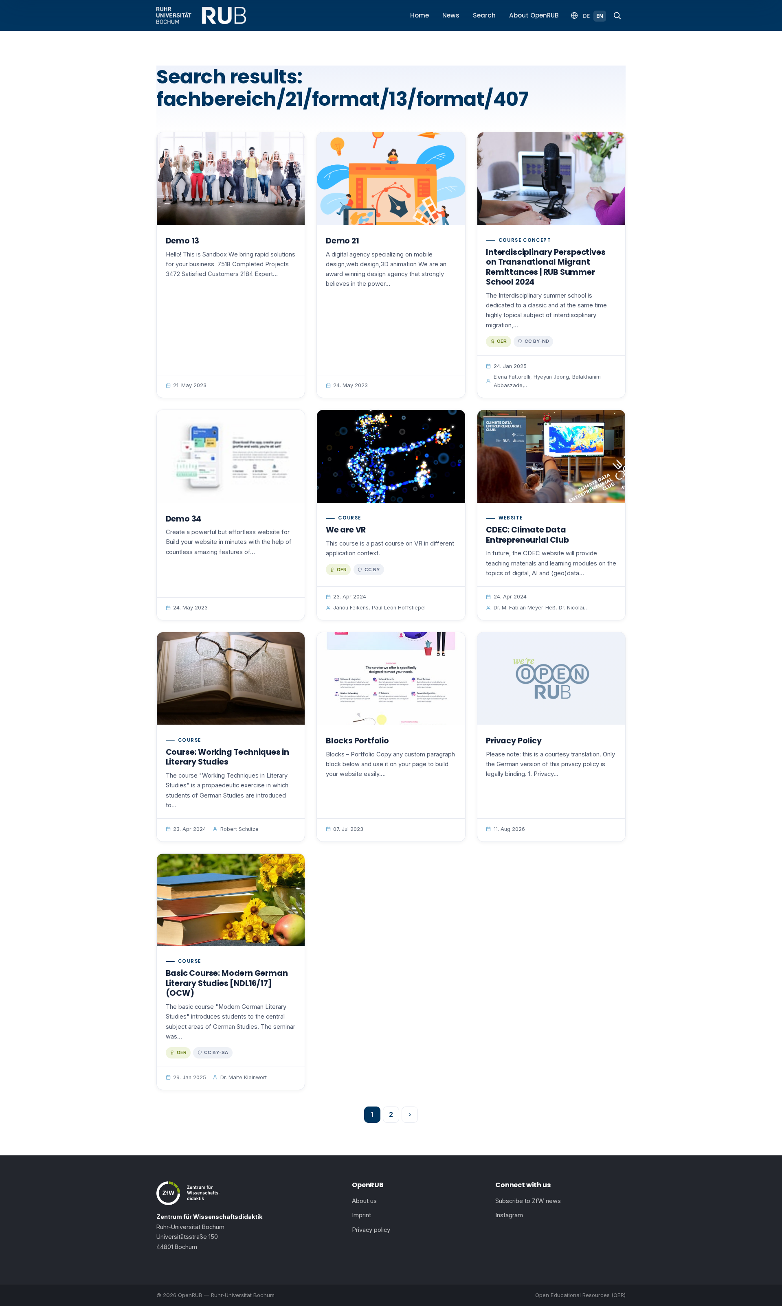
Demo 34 (184, 518)
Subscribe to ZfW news (528, 1201)
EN (599, 16)
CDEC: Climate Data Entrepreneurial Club (527, 535)
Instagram (509, 1215)
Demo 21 (342, 240)
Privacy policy (371, 1230)
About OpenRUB (534, 15)
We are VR (346, 529)
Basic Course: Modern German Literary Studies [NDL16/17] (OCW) (227, 983)
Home (419, 15)
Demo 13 (183, 240)
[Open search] (617, 15)
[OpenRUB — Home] (201, 15)
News (450, 15)
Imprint (361, 1215)
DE (586, 16)
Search (484, 15)
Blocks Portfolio (357, 740)
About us (364, 1201)
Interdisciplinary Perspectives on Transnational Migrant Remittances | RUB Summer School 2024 (545, 267)
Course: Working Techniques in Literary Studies (227, 757)
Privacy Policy (513, 740)
